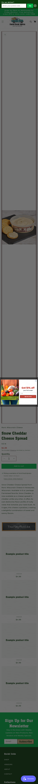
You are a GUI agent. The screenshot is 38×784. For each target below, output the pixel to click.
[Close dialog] (36, 380)
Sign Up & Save (28, 396)
